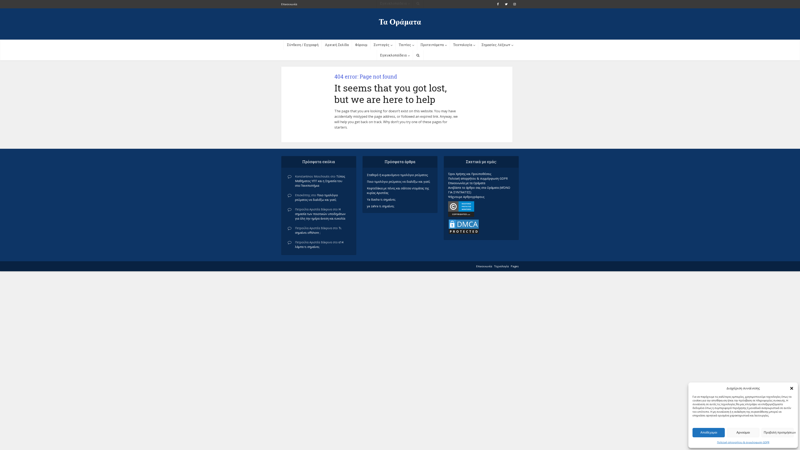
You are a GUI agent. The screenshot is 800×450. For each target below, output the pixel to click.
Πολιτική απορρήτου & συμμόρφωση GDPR (743, 442)
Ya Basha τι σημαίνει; (381, 199)
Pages (515, 266)
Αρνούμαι (743, 432)
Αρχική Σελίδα (337, 44)
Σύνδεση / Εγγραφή (303, 44)
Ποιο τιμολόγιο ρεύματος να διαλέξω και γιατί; (398, 182)
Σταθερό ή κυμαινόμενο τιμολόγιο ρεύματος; (397, 175)
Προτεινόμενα (432, 44)
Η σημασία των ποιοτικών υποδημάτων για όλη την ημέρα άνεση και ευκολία (320, 213)
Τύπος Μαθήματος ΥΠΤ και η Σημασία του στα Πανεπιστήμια (320, 181)
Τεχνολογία (462, 44)
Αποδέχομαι (708, 432)
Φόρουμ (361, 44)
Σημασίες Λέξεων (495, 44)
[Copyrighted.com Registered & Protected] (461, 209)
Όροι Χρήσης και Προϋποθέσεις (469, 174)
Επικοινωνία (484, 266)
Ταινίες (405, 44)
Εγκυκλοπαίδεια (393, 55)
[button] (792, 388)
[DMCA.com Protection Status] (463, 226)
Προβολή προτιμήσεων (779, 432)
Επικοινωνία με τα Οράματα (466, 183)
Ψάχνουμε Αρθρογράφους (466, 197)
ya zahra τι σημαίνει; (380, 206)
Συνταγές (381, 44)
